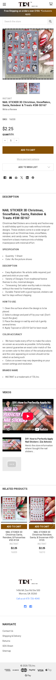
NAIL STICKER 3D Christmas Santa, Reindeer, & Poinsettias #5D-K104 (14, 536)
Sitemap (6, 651)
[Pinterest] (32, 177)
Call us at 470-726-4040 (28, 598)
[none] (28, 54)
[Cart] (51, 4)
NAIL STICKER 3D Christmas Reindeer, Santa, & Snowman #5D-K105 (42, 536)
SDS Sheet (7, 646)
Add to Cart (14, 526)
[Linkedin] (27, 177)
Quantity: (8, 134)
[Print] (16, 177)
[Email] (10, 177)
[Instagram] (25, 606)
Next (53, 525)
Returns (6, 641)
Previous (3, 525)
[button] (28, 167)
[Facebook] (4, 177)
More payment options (28, 159)
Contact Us (7, 631)
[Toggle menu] (4, 4)
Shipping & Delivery (11, 636)
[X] (21, 177)
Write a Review (9, 109)
